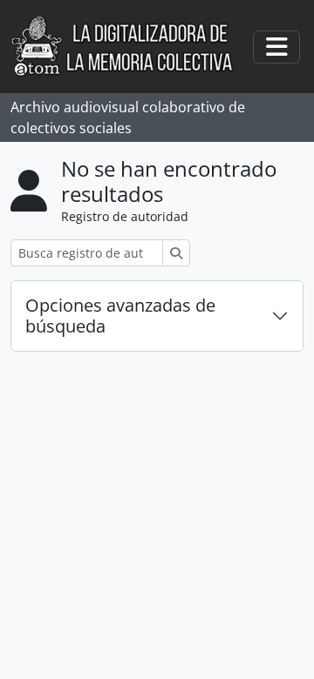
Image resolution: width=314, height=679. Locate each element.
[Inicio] (131, 46)
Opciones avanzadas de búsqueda (120, 315)
